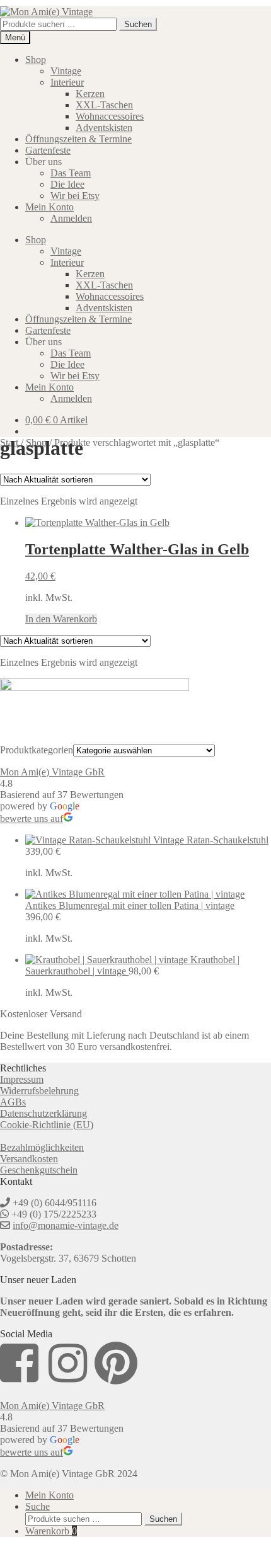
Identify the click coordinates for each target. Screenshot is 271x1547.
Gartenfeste (48, 150)
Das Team (70, 173)
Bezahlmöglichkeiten (42, 1147)
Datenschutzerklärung (43, 1113)
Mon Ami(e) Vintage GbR (52, 772)
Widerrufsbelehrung (39, 1090)
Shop (35, 59)
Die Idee (67, 184)
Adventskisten (104, 127)
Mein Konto (49, 207)
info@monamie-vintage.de (65, 1225)
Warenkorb (51, 1531)
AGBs (13, 1102)
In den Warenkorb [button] (61, 619)
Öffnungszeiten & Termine (78, 139)
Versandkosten (29, 1158)
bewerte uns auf (31, 818)
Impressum (21, 1079)
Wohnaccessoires (110, 116)
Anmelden (71, 218)
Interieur (67, 82)
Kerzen (90, 93)
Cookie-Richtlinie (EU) (46, 1124)
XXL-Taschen (104, 105)
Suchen (138, 24)
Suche (37, 1506)
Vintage (65, 71)
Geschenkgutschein (39, 1170)
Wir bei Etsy (75, 195)
